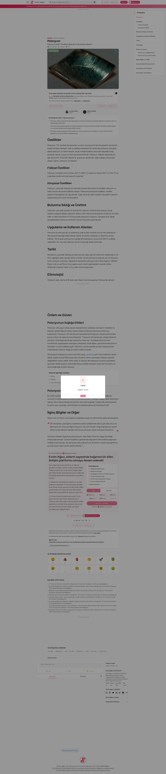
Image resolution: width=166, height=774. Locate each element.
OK (83, 396)
